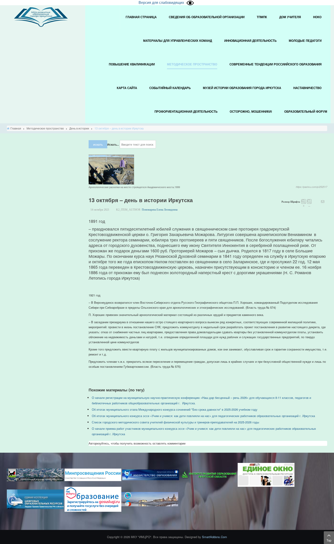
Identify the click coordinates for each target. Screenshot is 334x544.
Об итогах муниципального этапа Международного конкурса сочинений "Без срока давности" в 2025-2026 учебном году (174, 409)
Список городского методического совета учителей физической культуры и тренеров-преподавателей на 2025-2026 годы (175, 422)
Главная (15, 128)
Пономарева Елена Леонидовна (159, 209)
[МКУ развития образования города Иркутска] (41, 16)
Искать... (113, 144)
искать (98, 144)
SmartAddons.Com (214, 537)
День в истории (79, 128)
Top (329, 540)
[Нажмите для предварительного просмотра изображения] (111, 169)
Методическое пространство (45, 128)
